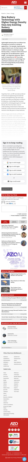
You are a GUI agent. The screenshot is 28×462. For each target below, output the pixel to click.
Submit (24, 217)
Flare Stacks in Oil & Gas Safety (18, 281)
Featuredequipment (14, 222)
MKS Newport (7, 300)
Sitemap (5, 409)
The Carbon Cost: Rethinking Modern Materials (16, 289)
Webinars (16, 372)
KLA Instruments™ (8, 319)
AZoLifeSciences (18, 364)
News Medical (17, 362)
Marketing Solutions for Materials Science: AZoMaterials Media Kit (12, 304)
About (4, 393)
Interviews (16, 374)
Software (5, 391)
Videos (5, 384)
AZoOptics (5, 362)
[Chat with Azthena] (24, 459)
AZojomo (16, 384)
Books (4, 380)
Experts (16, 387)
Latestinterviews (5, 222)
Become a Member (7, 397)
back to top (23, 419)
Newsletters (6, 399)
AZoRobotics (6, 358)
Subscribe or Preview (12, 328)
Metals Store (6, 387)
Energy (12, 13)
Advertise (5, 402)
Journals (5, 389)
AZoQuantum (17, 358)
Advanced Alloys (12, 326)
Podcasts (16, 386)
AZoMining (6, 366)
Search (5, 395)
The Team (16, 391)
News (8, 13)
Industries (16, 382)
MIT (16, 57)
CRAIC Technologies (8, 314)
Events (5, 386)
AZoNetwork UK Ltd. (8, 307)
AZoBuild (5, 364)
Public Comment (22, 214)
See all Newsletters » (7, 347)
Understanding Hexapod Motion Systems (14, 298)
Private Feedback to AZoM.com (19, 215)
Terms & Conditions (8, 404)
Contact (5, 401)
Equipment (6, 378)
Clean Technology (12, 340)
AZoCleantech (6, 360)
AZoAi (15, 360)
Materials (16, 378)
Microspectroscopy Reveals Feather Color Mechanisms (14, 311)
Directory (5, 376)
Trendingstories (23, 222)
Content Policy (6, 411)
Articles (5, 374)
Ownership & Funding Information (8, 414)
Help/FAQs (16, 389)
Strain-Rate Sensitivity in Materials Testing (14, 317)
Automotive (11, 333)
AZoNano (5, 356)
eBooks (5, 382)
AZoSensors (17, 356)
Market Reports (17, 376)
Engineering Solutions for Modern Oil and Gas (18, 274)
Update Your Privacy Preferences (15, 457)
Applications (17, 380)
